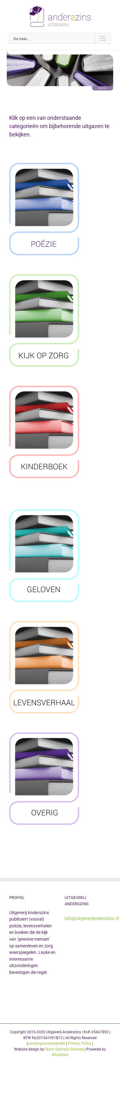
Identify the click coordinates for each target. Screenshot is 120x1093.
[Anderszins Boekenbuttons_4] (44, 512)
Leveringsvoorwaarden (46, 1043)
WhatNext (60, 1055)
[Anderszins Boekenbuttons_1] (44, 165)
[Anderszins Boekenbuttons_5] (44, 388)
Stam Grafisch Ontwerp (64, 1049)
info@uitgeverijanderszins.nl (92, 918)
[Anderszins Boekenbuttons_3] (44, 623)
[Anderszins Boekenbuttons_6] (44, 735)
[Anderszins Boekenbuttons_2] (44, 277)
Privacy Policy (79, 1043)
